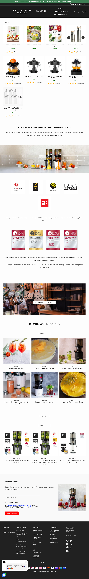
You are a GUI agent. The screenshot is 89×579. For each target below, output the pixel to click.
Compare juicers (37, 552)
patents (18, 537)
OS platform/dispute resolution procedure (21, 533)
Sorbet (72, 400)
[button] (10, 52)
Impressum (6, 527)
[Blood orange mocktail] (16, 351)
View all (44, 333)
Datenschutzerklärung (9, 532)
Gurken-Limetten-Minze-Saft (72, 368)
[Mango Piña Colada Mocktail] (44, 351)
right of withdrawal (21, 551)
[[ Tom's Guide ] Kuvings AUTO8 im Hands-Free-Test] (72, 443)
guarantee (18, 544)
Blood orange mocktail (16, 368)
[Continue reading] (44, 299)
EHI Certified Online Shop (36, 555)
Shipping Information (21, 541)
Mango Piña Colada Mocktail (44, 368)
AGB (29, 506)
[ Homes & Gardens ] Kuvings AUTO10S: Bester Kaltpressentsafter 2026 (44, 462)
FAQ (34, 549)
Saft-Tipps (16, 366)
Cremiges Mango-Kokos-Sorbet (72, 402)
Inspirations (22, 13)
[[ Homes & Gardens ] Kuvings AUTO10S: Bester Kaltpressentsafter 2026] (44, 443)
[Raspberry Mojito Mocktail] (44, 385)
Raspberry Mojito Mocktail (44, 402)
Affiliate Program (20, 553)
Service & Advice (60, 11)
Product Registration (21, 546)
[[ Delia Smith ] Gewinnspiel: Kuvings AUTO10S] (16, 443)
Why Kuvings (26, 10)
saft (72, 366)
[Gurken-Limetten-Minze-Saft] (72, 351)
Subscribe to (9, 487)
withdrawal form (20, 549)
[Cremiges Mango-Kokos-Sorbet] (72, 385)
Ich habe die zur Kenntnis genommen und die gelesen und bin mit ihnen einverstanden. (21, 505)
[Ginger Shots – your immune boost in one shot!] (16, 385)
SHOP (15, 10)
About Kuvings (60, 14)
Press (60, 9)
